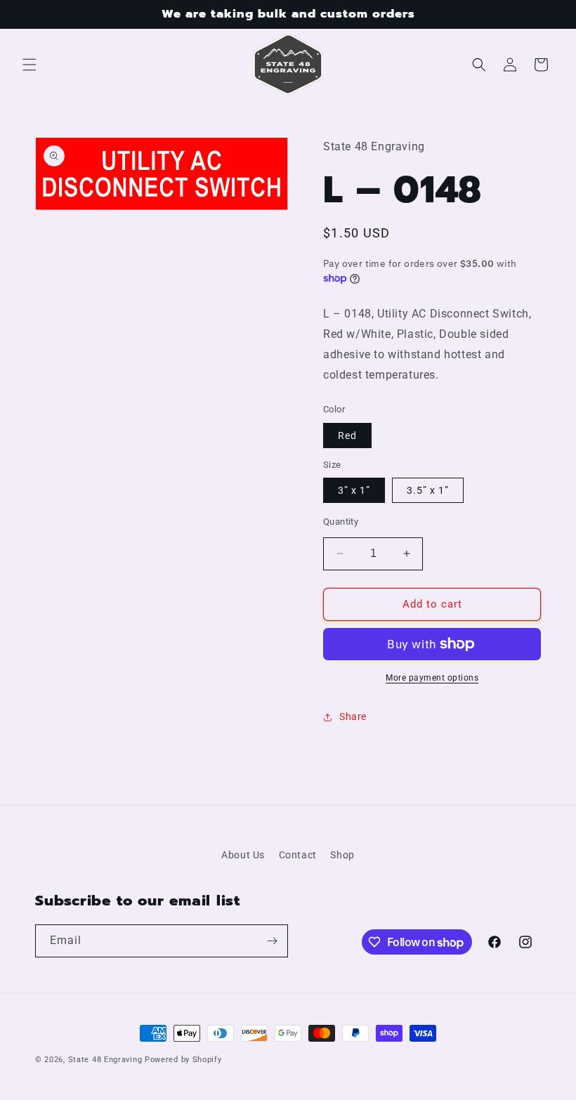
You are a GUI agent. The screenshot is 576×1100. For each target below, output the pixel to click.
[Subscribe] (271, 940)
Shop (342, 854)
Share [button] (353, 716)
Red (347, 435)
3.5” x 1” (428, 490)
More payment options (432, 678)
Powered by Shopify (183, 1059)
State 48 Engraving (105, 1059)
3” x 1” (354, 490)
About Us (243, 854)
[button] (29, 64)
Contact (298, 854)
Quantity (340, 521)
